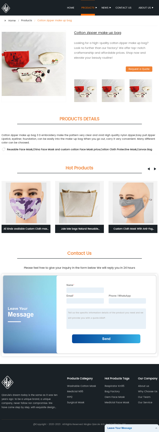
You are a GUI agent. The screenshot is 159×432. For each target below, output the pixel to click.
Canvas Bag (144, 149)
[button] (149, 168)
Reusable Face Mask (19, 149)
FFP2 (69, 397)
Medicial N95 (75, 391)
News (105, 8)
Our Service (145, 402)
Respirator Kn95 (114, 386)
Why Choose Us (147, 391)
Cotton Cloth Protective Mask (118, 149)
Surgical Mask (75, 402)
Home (70, 8)
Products (87, 8)
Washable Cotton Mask (81, 386)
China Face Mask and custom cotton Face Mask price (66, 149)
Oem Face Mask (115, 397)
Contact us (123, 8)
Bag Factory (112, 391)
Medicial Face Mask (117, 402)
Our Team (144, 397)
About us (145, 8)
